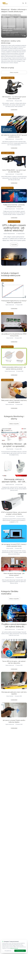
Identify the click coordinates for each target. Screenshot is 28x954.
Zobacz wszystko (14, 72)
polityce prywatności (14, 948)
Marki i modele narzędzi (7, 77)
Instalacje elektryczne (9, 26)
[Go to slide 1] (22, 35)
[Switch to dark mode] (23, 3)
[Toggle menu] (25, 3)
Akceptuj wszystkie (20, 950)
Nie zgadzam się (8, 950)
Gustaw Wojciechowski (10, 208)
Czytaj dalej (14, 244)
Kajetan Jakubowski (10, 139)
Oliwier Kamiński (6, 32)
